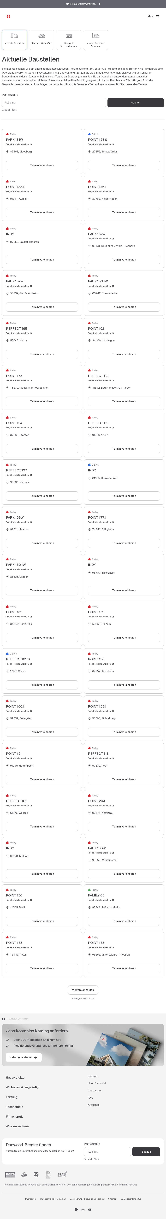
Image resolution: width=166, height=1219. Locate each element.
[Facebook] (76, 1209)
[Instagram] (83, 1209)
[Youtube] (89, 1209)
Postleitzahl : (10, 94)
